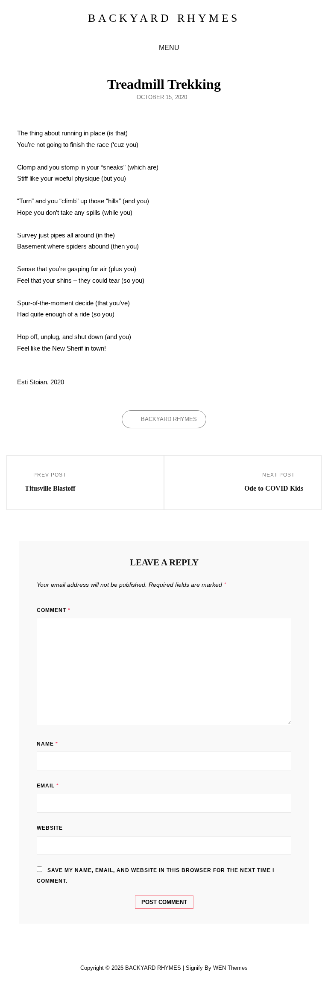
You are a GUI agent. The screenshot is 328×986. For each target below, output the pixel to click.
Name (47, 744)
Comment (53, 610)
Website (50, 828)
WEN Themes (230, 968)
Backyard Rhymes (169, 419)
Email (48, 786)
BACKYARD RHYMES (164, 18)
